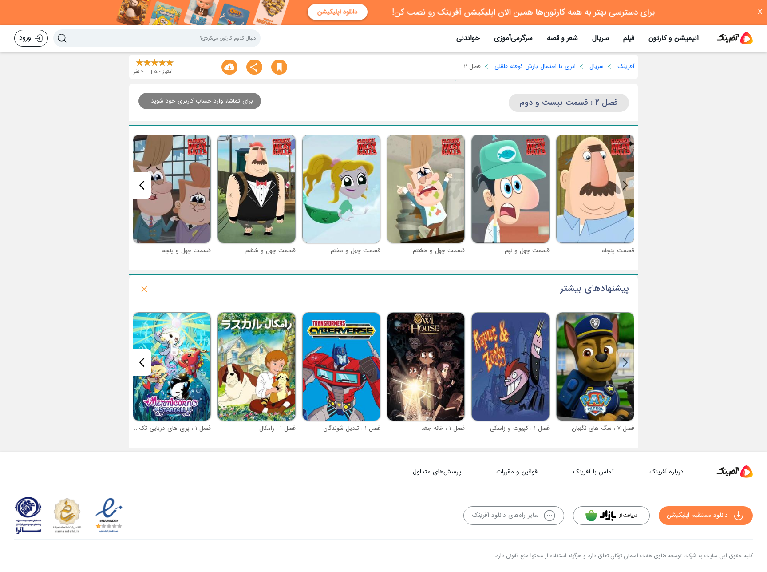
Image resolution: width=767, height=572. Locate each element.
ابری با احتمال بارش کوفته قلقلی (535, 66)
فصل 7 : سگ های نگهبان (603, 428)
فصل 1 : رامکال (277, 428)
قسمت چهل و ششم (270, 250)
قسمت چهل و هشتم (439, 250)
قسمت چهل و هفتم (355, 250)
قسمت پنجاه (618, 250)
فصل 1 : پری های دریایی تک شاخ (169, 428)
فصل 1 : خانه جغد (443, 428)
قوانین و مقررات (517, 472)
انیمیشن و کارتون (673, 38)
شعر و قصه (562, 38)
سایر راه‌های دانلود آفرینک (505, 515)
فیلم (628, 38)
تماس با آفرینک (593, 472)
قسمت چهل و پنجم (186, 250)
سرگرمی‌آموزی (513, 38)
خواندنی (468, 38)
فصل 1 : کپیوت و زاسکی (520, 428)
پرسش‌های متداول (437, 472)
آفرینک (625, 66)
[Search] (62, 38)
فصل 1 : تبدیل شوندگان (351, 428)
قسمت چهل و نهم (527, 250)
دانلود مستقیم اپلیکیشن (697, 515)
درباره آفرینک (666, 472)
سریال (600, 38)
